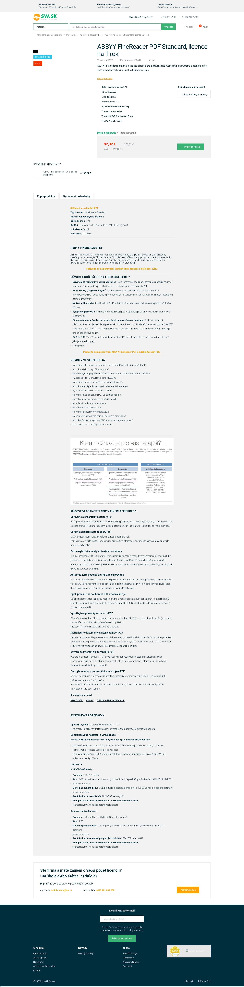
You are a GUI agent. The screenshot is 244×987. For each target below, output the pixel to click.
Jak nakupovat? (40, 958)
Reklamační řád (40, 953)
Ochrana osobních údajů (44, 966)
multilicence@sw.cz (61, 890)
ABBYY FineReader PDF (90, 35)
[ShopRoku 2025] (195, 951)
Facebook (127, 966)
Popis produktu (46, 196)
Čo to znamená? (127, 133)
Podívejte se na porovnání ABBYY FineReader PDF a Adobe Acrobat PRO (122, 352)
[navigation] (50, 26)
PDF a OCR (71, 35)
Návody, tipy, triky (85, 953)
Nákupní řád (38, 962)
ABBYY (109, 60)
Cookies (37, 970)
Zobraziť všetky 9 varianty (194, 94)
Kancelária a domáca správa (49, 35)
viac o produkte (104, 78)
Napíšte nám (148, 17)
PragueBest (205, 981)
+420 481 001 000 (169, 17)
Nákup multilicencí (131, 962)
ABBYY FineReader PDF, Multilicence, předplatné (60, 173)
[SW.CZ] (45, 17)
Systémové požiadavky (76, 196)
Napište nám (128, 958)
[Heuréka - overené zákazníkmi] (175, 951)
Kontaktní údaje (130, 953)
